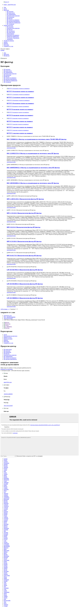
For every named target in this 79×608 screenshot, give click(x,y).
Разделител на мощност (13, 35)
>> (9, 309)
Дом (5, 7)
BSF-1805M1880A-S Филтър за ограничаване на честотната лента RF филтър (33, 183)
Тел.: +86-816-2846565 (9, 317)
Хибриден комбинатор (13, 36)
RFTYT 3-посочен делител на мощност (20, 127)
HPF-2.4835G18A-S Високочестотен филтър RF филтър (25, 199)
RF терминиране (11, 14)
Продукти (6, 10)
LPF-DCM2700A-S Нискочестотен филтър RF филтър (25, 270)
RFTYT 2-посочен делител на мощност (20, 133)
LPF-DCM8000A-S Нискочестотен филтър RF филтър (25, 298)
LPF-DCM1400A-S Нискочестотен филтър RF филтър (25, 284)
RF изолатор (10, 11)
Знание (5, 42)
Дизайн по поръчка (9, 40)
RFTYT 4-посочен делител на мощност (20, 121)
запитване (9, 147)
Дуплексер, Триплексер (13, 38)
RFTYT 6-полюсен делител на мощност (20, 115)
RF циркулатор (11, 13)
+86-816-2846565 (8, 394)
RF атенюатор (10, 17)
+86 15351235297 (8, 318)
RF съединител (11, 31)
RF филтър (9, 18)
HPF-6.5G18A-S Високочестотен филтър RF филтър (24, 241)
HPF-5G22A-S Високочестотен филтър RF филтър (23, 227)
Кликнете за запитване (7, 369)
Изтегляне (6, 45)
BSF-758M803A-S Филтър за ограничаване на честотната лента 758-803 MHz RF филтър (36, 139)
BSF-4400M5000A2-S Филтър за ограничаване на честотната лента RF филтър (33, 167)
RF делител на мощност (13, 20)
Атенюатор (10, 39)
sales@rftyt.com (8, 315)
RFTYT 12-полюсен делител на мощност (20, 97)
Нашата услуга (7, 337)
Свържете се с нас (8, 46)
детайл (14, 147)
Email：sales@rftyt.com (10, 4)
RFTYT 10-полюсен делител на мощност (20, 103)
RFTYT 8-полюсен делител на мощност (20, 109)
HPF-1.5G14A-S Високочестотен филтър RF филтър (24, 213)
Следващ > (5, 309)
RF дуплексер (10, 24)
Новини (6, 43)
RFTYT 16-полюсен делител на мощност (20, 91)
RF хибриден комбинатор (13, 22)
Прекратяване (10, 33)
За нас (5, 8)
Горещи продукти (8, 25)
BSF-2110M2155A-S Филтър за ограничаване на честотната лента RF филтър (33, 153)
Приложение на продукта (10, 336)
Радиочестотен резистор (13, 15)
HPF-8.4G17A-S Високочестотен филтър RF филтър (24, 255)
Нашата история (8, 338)
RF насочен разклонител (13, 21)
